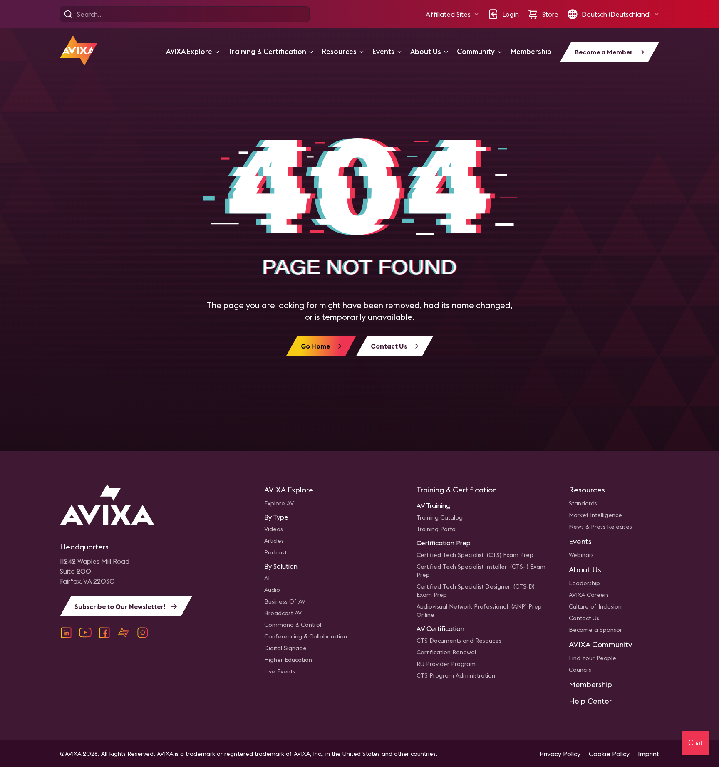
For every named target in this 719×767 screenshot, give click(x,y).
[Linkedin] (66, 632)
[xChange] (123, 632)
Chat (695, 742)
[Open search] (68, 14)
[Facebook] (104, 632)
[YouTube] (85, 632)
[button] (452, 14)
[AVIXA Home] (78, 50)
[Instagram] (142, 632)
